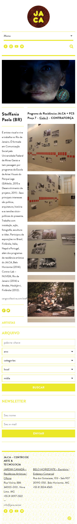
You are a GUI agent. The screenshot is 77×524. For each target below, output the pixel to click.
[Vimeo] (22, 47)
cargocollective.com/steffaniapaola (19, 298)
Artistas (8, 323)
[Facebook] (5, 47)
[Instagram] (11, 47)
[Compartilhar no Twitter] (8, 311)
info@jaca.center (12, 505)
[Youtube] (16, 47)
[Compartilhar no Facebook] (4, 311)
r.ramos (69, 518)
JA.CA (38, 17)
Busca (71, 46)
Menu (7, 36)
